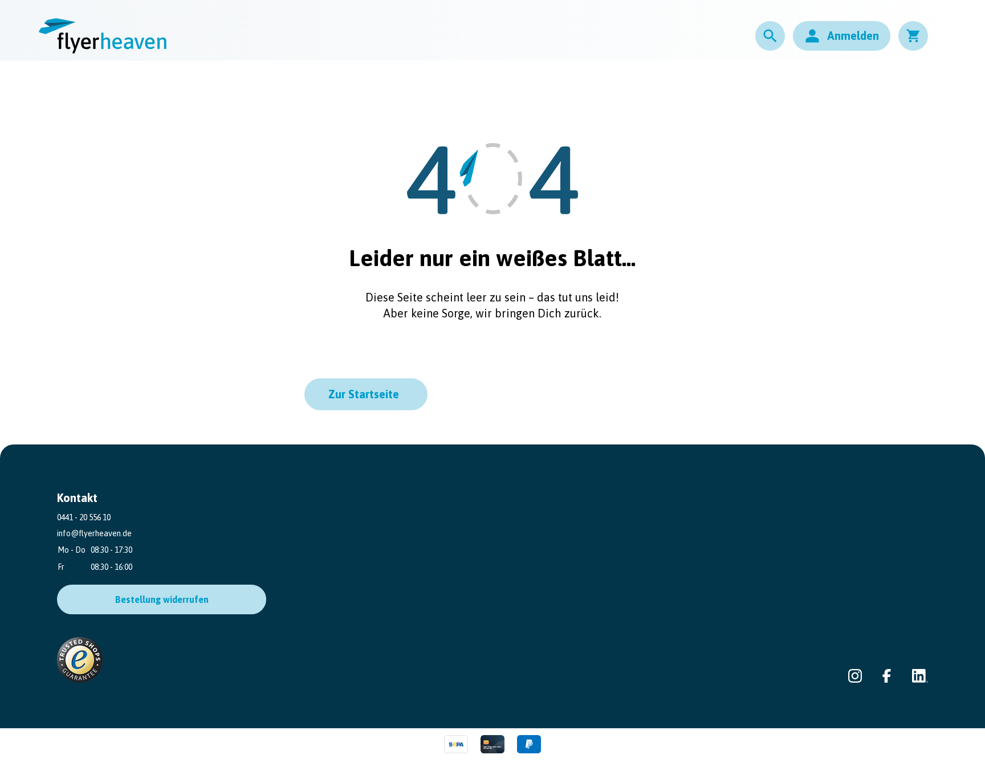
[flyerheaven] (102, 36)
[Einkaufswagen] (913, 36)
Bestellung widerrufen (162, 599)
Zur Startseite (363, 394)
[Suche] (770, 36)
